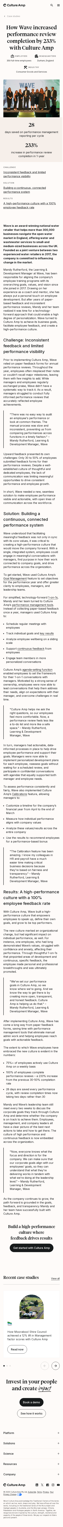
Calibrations (19, 794)
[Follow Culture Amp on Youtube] (55, 1522)
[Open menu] (58, 5)
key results (47, 633)
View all (55, 1278)
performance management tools (32, 605)
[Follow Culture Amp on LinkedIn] (34, 1522)
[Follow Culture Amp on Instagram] (50, 1522)
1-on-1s (53, 597)
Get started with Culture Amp (31, 1248)
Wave (7, 225)
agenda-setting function (37, 669)
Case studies (13, 16)
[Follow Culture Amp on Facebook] (45, 1522)
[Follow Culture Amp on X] (39, 1522)
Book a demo (31, 1402)
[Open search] (52, 5)
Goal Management (15, 578)
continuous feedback (30, 648)
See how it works (31, 1413)
